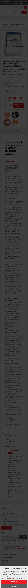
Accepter (14, 582)
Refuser (14, 586)
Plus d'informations (6, 578)
